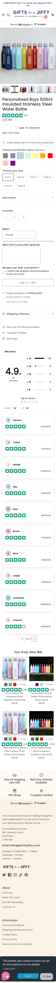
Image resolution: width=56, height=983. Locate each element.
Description (9, 197)
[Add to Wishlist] (23, 660)
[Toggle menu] (3, 15)
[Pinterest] (26, 875)
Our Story (7, 892)
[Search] (10, 15)
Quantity (7, 210)
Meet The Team (11, 897)
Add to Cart (28, 282)
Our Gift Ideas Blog (12, 902)
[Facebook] (9, 875)
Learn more (9, 968)
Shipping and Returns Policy (17, 929)
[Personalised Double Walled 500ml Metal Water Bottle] (41, 669)
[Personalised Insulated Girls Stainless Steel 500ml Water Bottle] (14, 723)
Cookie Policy (9, 934)
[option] (28, 56)
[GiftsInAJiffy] (31, 14)
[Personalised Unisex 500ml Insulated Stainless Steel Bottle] (41, 723)
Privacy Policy (9, 939)
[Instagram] (15, 875)
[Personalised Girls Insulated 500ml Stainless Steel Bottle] (14, 669)
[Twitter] (4, 875)
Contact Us (8, 906)
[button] (39, 358)
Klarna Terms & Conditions (17, 944)
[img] (12, 115)
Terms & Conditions (13, 925)
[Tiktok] (20, 875)
